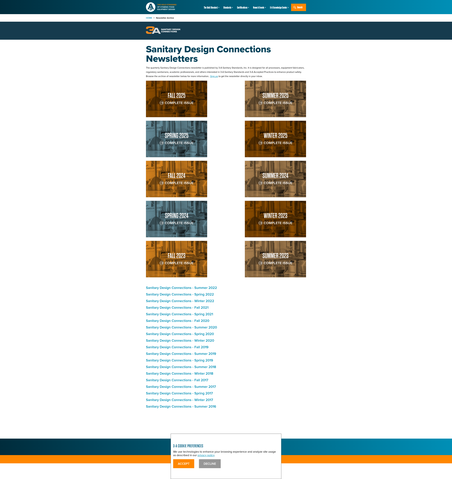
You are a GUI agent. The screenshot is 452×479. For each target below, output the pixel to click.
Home (149, 17)
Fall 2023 (176, 255)
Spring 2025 (176, 135)
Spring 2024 (176, 215)
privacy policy (206, 455)
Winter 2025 (275, 135)
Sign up (214, 76)
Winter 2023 (275, 215)
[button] (212, 7)
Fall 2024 (176, 175)
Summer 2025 (275, 95)
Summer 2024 (275, 175)
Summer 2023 (275, 255)
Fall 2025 (176, 95)
